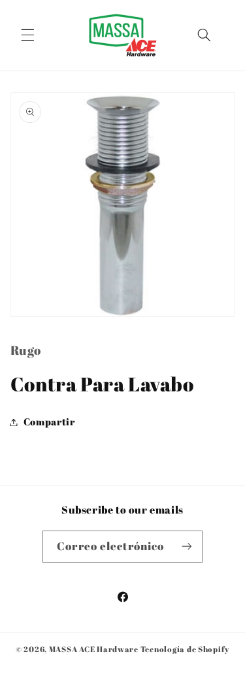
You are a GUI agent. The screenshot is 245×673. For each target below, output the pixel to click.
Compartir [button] (49, 421)
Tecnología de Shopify (184, 649)
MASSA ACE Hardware (94, 649)
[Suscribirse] (186, 547)
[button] (27, 35)
